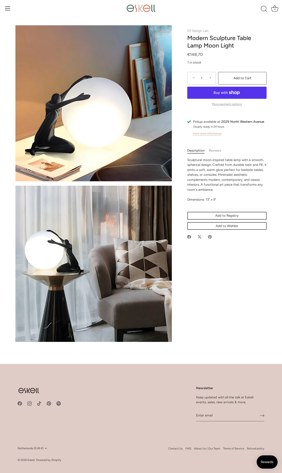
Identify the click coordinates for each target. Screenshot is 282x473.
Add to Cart (242, 78)
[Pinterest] (49, 403)
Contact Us (175, 448)
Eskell (31, 460)
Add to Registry (227, 216)
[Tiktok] (39, 403)
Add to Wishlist (227, 226)
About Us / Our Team (207, 448)
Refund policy (255, 448)
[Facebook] (20, 403)
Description (195, 150)
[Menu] (8, 8)
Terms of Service (233, 448)
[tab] (198, 150)
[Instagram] (29, 403)
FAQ (188, 448)
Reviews (215, 150)
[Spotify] (58, 403)
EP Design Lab (197, 31)
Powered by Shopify (48, 460)
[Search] (264, 9)
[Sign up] (262, 415)
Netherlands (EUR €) (30, 448)
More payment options (227, 104)
